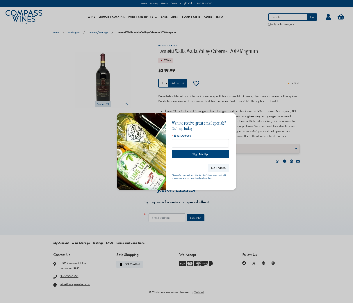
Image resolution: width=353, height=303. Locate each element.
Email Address (182, 135)
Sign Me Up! (200, 154)
